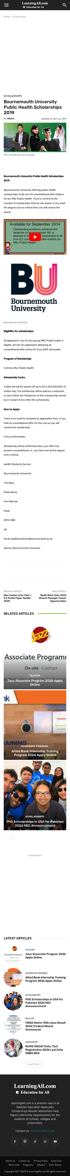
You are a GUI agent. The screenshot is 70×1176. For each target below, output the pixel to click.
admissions (31, 1042)
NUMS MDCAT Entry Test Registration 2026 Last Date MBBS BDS (44, 1050)
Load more (33, 1064)
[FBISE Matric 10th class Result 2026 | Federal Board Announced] (13, 1024)
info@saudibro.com (42, 1131)
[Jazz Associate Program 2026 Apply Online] (35, 654)
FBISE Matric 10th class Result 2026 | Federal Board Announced (45, 1026)
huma (10, 118)
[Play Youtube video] (35, 237)
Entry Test (56, 1160)
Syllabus (41, 1164)
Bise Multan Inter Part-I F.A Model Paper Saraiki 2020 (17, 598)
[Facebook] (15, 1141)
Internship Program (34, 746)
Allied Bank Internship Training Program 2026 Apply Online (35, 753)
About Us (10, 1160)
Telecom (34, 675)
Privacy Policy (41, 1160)
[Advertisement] (35, 55)
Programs (28, 1164)
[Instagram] (25, 1141)
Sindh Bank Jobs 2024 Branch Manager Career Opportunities (52, 598)
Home (7, 16)
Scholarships (19, 16)
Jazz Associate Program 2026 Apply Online (35, 682)
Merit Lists (14, 1164)
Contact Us (24, 1160)
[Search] (65, 5)
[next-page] (12, 837)
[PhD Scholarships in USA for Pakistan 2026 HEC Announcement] (35, 795)
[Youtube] (55, 1141)
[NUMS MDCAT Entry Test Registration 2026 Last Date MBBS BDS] (13, 1047)
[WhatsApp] (45, 1141)
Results (29, 1018)
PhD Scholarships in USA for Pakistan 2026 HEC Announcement (35, 823)
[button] (6, 5)
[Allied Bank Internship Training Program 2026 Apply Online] (35, 725)
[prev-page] (6, 837)
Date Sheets (55, 1164)
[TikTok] (35, 1141)
